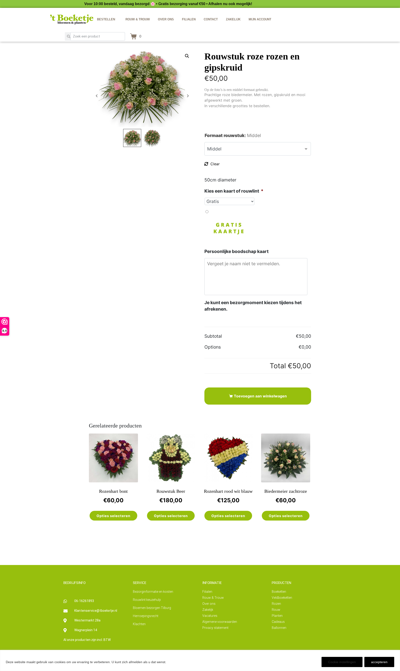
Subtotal (213, 336)
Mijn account (260, 19)
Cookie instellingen (342, 662)
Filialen (189, 19)
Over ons (166, 19)
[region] (200, 660)
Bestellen (106, 19)
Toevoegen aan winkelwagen (260, 396)
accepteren (379, 662)
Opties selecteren (113, 516)
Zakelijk (233, 19)
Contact (211, 19)
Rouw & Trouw (137, 19)
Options (212, 347)
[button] (187, 56)
